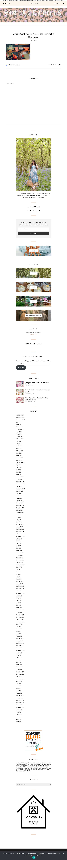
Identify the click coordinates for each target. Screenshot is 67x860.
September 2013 (20, 679)
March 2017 (19, 579)
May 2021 (18, 470)
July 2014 (18, 655)
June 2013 (18, 686)
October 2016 (19, 591)
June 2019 (18, 515)
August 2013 (19, 681)
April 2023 (18, 448)
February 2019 (19, 524)
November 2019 (20, 508)
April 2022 (18, 453)
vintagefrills (15, 65)
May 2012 (18, 717)
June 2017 (18, 572)
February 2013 (19, 695)
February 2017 (19, 581)
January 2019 (19, 527)
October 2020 (19, 486)
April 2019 (18, 519)
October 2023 (19, 439)
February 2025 (20, 427)
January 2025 (19, 429)
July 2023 (18, 441)
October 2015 (19, 619)
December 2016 (20, 586)
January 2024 (19, 436)
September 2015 (20, 622)
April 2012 (18, 719)
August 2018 (19, 538)
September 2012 (20, 707)
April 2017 (18, 577)
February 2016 (19, 610)
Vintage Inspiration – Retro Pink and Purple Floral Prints (37, 383)
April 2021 (18, 472)
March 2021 (19, 474)
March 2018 (19, 550)
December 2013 (20, 672)
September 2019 (20, 512)
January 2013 (19, 698)
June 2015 (18, 629)
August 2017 (19, 567)
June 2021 (18, 467)
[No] (65, 855)
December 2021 (20, 460)
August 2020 (19, 491)
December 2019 (20, 505)
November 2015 (20, 617)
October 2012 (19, 705)
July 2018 (18, 541)
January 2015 (19, 641)
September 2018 (20, 536)
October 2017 (19, 562)
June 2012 (18, 714)
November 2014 (20, 645)
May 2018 (18, 546)
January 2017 (19, 584)
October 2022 (19, 451)
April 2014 (18, 662)
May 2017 (18, 574)
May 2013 (18, 688)
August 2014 (19, 653)
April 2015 (18, 634)
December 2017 (20, 558)
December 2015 (20, 615)
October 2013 (19, 676)
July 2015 (18, 626)
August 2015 (19, 624)
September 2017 (20, 565)
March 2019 (19, 522)
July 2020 (18, 493)
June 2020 (18, 496)
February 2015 (19, 638)
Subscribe (21, 367)
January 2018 (19, 555)
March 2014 (19, 664)
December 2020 (20, 481)
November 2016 (20, 588)
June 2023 (18, 443)
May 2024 (18, 434)
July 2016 (18, 598)
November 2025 (20, 417)
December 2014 (20, 643)
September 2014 (20, 650)
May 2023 (18, 446)
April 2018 (18, 548)
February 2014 (19, 667)
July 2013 (18, 683)
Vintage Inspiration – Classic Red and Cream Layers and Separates (37, 399)
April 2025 (18, 422)
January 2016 (19, 612)
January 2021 (19, 479)
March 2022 (19, 455)
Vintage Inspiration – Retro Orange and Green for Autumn (37, 391)
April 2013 (18, 691)
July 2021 (18, 465)
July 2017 (18, 569)
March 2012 (19, 721)
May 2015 (18, 631)
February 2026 (19, 415)
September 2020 (20, 489)
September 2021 (20, 462)
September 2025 (20, 420)
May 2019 (18, 517)
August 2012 (19, 710)
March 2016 (19, 607)
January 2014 (19, 669)
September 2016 (20, 593)
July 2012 (18, 712)
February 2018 (19, 553)
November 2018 (20, 531)
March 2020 (19, 498)
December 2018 (20, 529)
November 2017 (20, 560)
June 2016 (18, 600)
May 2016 (18, 603)
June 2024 (18, 432)
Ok (34, 857)
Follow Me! (33, 334)
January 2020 (19, 503)
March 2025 (19, 424)
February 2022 (20, 458)
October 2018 (19, 534)
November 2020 (20, 484)
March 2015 (19, 636)
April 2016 (18, 605)
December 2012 (20, 700)
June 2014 (18, 657)
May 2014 (18, 660)
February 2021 (19, 477)
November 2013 (20, 674)
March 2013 (19, 693)
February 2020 (20, 500)
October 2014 (19, 648)
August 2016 (19, 596)
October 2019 (19, 510)
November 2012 (20, 702)
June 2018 (18, 543)
